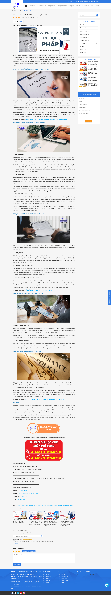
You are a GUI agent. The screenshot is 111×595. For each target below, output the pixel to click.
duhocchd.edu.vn (22, 490)
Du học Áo (47, 578)
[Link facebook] (12, 593)
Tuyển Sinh (83, 52)
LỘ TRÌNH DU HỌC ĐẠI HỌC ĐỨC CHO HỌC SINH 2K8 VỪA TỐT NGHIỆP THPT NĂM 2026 (93, 84)
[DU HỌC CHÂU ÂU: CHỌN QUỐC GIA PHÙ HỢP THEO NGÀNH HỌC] (83, 64)
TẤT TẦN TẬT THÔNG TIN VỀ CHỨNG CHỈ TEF (38, 290)
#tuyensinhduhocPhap (43, 505)
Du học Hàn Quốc (64, 576)
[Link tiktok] (15, 593)
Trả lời (16, 543)
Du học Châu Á (84, 28)
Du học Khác (83, 43)
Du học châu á (52, 5)
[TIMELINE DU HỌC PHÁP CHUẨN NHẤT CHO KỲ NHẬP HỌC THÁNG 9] (20, 515)
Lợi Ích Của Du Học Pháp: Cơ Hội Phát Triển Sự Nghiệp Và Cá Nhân (44, 399)
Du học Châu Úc (84, 37)
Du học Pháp (63, 574)
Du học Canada (64, 578)
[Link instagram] (24, 593)
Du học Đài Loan (64, 580)
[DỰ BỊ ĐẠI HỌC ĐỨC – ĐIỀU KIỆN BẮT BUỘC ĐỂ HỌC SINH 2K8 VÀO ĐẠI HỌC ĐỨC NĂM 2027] (83, 81)
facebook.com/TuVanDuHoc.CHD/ (28, 493)
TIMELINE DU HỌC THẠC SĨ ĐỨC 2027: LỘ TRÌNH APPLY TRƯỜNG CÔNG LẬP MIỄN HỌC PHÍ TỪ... (93, 74)
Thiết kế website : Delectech (93, 593)
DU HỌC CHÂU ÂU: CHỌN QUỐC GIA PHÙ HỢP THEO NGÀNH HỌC (92, 63)
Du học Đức (47, 574)
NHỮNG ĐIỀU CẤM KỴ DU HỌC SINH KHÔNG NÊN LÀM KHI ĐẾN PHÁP (46, 119)
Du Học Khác (83, 5)
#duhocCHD (19, 505)
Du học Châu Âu (84, 31)
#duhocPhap (25, 505)
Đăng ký (89, 121)
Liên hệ (97, 5)
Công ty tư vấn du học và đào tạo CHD (85, 574)
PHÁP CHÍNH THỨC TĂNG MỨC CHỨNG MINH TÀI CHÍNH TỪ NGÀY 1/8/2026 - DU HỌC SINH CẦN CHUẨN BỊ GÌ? (67, 522)
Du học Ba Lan (48, 576)
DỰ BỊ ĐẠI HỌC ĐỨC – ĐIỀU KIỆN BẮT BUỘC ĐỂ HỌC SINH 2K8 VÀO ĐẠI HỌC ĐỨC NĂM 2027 (93, 79)
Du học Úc (47, 582)
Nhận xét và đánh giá (18, 548)
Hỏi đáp (82, 46)
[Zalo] (107, 585)
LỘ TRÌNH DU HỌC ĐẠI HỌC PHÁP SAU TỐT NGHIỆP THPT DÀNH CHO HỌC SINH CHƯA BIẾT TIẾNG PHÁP (51, 522)
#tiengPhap (52, 505)
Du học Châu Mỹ (84, 34)
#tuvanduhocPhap (33, 505)
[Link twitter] (18, 593)
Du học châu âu (41, 5)
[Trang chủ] (25, 6)
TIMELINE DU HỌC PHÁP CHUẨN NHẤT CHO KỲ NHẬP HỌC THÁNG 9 (19, 521)
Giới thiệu (32, 5)
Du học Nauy (63, 582)
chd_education (23, 496)
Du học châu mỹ (62, 5)
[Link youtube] (21, 593)
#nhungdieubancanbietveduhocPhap (64, 505)
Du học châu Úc (73, 5)
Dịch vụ (90, 5)
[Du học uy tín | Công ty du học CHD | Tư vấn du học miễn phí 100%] (17, 6)
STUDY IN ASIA (84, 40)
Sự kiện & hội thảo (85, 25)
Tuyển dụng (83, 49)
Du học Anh (47, 580)
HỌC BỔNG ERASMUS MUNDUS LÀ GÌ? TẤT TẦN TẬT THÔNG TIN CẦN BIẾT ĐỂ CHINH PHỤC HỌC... (92, 68)
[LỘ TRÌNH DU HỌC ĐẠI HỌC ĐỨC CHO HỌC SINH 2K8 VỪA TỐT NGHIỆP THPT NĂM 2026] (83, 86)
